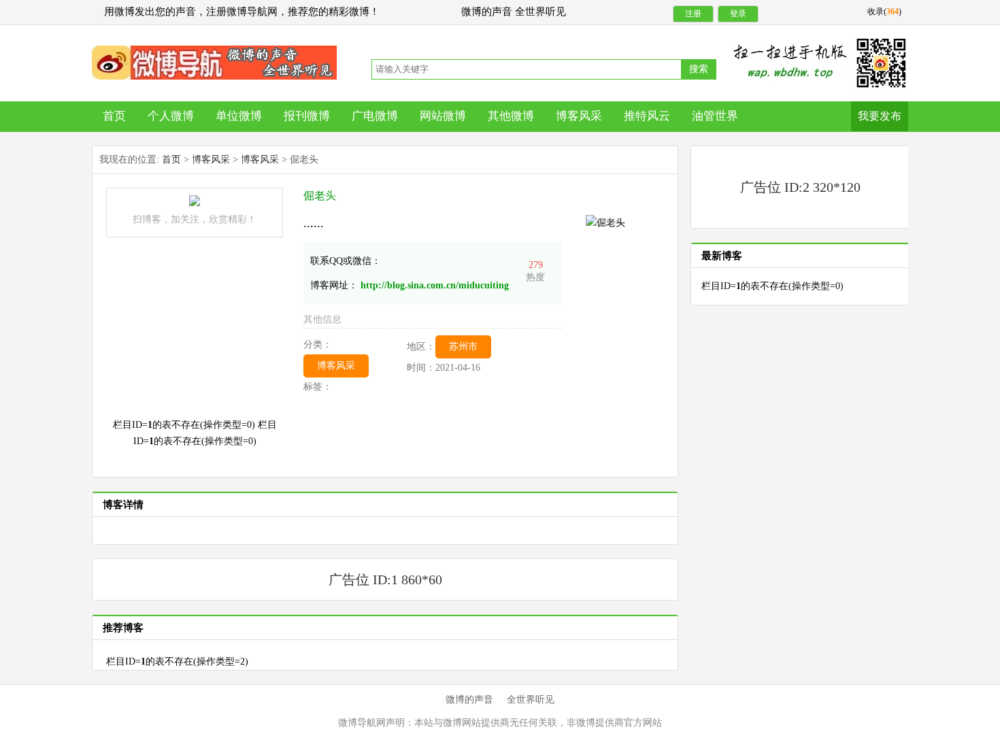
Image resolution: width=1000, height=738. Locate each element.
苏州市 (463, 346)
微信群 (214, 63)
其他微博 (511, 116)
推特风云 (647, 116)
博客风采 (579, 116)
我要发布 (879, 116)
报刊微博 (307, 116)
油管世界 (715, 116)
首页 (114, 116)
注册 (693, 13)
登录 (738, 13)
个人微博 (171, 116)
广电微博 (375, 116)
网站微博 (443, 116)
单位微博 (239, 116)
